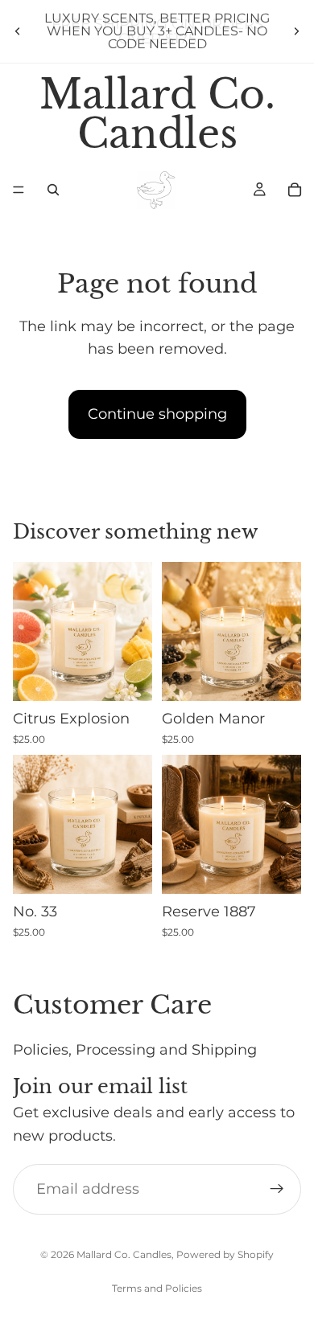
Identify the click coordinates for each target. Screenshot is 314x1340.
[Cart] (294, 189)
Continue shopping (157, 414)
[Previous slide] (17, 31)
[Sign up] (277, 1189)
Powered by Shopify (225, 1254)
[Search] (53, 189)
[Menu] (18, 190)
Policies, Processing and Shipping (135, 1049)
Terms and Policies (157, 1288)
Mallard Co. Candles (123, 1254)
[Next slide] (296, 31)
